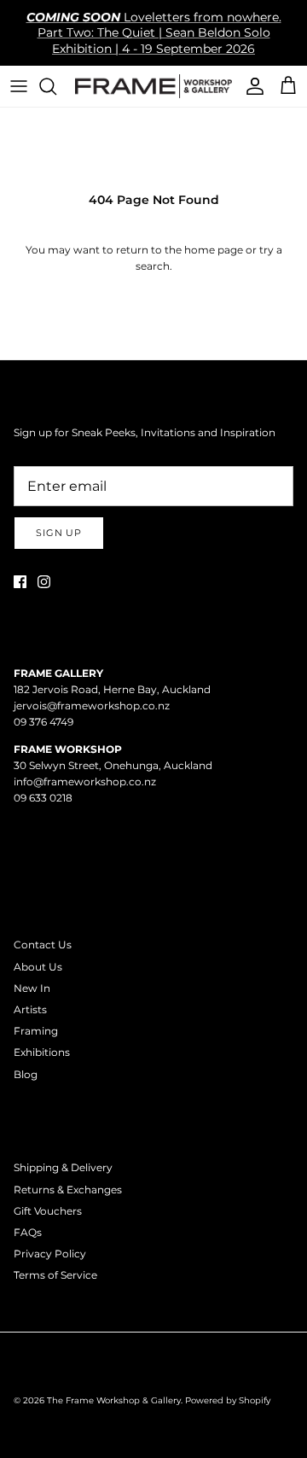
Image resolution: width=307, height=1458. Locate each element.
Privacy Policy (50, 1253)
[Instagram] (44, 581)
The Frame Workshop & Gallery (114, 1400)
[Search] (56, 86)
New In (32, 988)
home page (213, 249)
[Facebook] (20, 581)
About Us (38, 966)
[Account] (250, 86)
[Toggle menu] (19, 86)
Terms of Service (55, 1274)
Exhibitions (42, 1052)
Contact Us (43, 944)
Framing (36, 1030)
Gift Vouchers (48, 1210)
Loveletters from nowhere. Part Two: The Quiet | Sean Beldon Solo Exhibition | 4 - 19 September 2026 (153, 32)
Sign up (59, 533)
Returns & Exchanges (68, 1189)
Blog (26, 1074)
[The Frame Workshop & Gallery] (153, 86)
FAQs (28, 1232)
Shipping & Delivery (63, 1167)
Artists (30, 1009)
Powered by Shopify (227, 1400)
